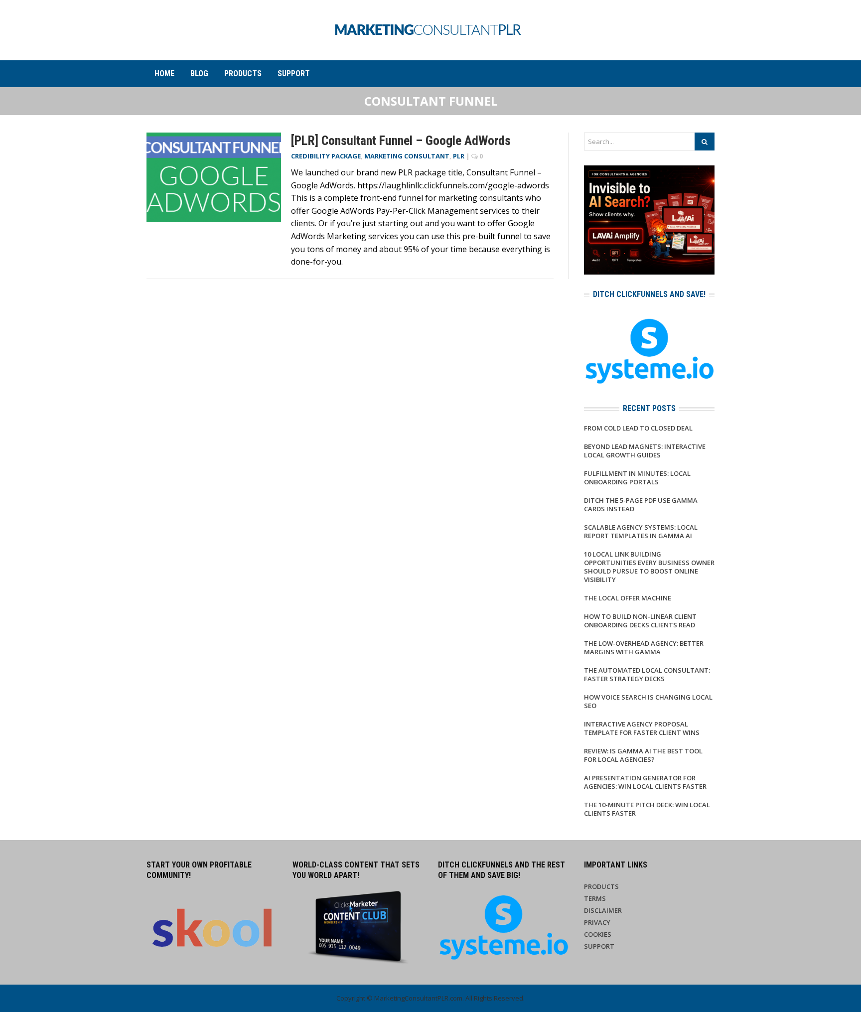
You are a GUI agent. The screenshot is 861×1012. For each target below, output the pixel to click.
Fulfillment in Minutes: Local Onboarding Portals (637, 477)
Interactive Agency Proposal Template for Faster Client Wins (642, 728)
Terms (595, 898)
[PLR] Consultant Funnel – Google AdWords (401, 140)
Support (294, 73)
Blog (199, 73)
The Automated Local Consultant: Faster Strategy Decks (647, 674)
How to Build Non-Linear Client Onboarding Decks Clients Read (640, 620)
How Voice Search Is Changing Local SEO (648, 701)
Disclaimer (603, 910)
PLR (458, 155)
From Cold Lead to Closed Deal (638, 428)
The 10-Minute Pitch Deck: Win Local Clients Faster (647, 809)
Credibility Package (326, 155)
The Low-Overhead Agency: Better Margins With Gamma (644, 647)
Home (164, 73)
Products (243, 73)
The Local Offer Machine (627, 597)
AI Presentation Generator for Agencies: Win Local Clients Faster (645, 782)
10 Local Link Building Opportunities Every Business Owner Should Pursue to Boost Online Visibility (649, 567)
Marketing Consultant (406, 155)
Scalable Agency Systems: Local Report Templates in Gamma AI (641, 531)
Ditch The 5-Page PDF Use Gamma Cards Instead (641, 504)
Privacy (597, 922)
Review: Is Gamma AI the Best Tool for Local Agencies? (643, 755)
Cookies (597, 934)
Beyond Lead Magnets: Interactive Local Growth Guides (645, 450)
